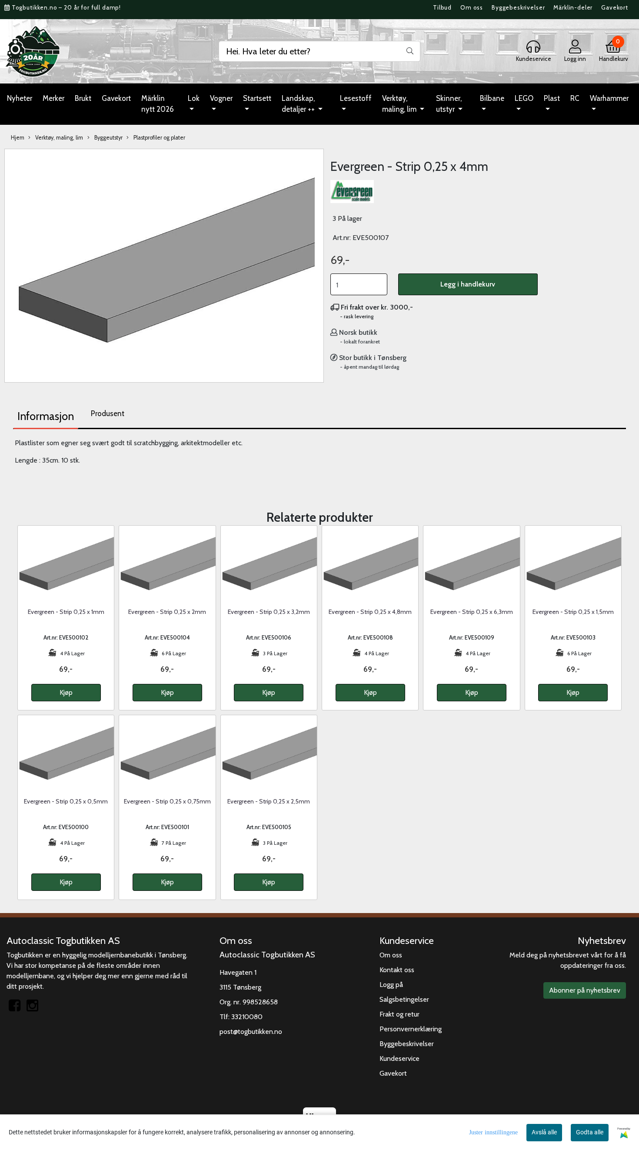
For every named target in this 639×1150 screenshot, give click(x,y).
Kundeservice (399, 1058)
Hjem (17, 137)
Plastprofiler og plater (158, 137)
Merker (53, 98)
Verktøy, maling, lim (400, 104)
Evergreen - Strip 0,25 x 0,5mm (66, 801)
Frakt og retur (399, 1014)
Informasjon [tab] (45, 416)
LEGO (524, 98)
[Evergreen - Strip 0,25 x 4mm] (164, 262)
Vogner (221, 98)
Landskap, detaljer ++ (299, 104)
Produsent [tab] (107, 413)
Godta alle (589, 1132)
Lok (194, 98)
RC (574, 98)
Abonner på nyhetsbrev (584, 990)
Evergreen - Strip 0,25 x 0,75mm (167, 801)
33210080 (247, 1017)
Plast (552, 98)
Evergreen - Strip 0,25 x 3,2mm (269, 612)
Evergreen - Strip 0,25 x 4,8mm (370, 612)
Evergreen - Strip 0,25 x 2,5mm (268, 801)
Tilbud (442, 7)
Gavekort (614, 7)
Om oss (471, 7)
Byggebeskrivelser (518, 7)
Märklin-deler (572, 7)
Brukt (83, 98)
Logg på (391, 984)
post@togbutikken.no (251, 1031)
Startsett (257, 98)
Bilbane (492, 98)
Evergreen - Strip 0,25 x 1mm (66, 612)
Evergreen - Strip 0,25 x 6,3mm (471, 612)
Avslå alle (544, 1132)
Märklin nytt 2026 (157, 104)
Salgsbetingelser (404, 999)
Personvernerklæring (410, 1029)
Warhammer (609, 98)
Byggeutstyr (108, 137)
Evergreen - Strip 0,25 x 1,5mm (573, 612)
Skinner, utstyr (449, 104)
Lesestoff (356, 98)
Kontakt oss (396, 970)
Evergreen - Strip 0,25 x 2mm (167, 612)
